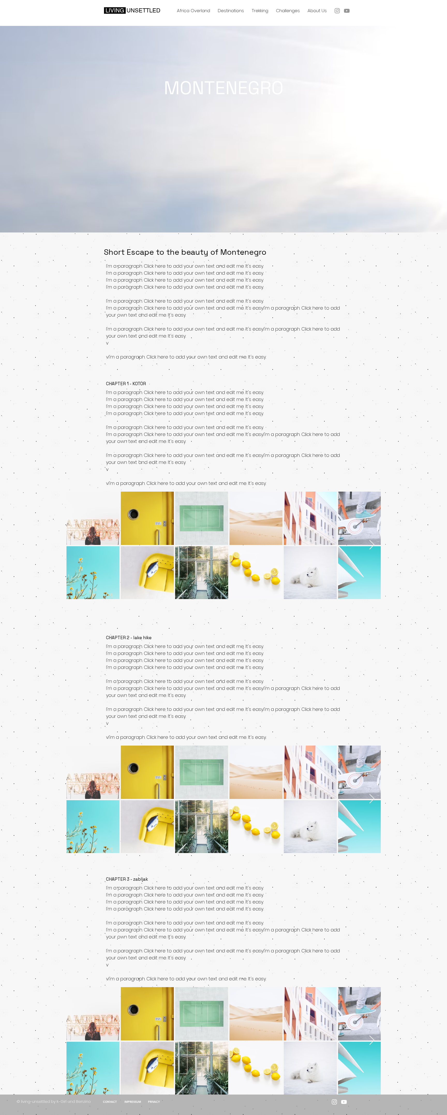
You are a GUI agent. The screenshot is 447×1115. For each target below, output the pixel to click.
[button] (231, 10)
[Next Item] (372, 545)
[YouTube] (346, 10)
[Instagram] (337, 10)
